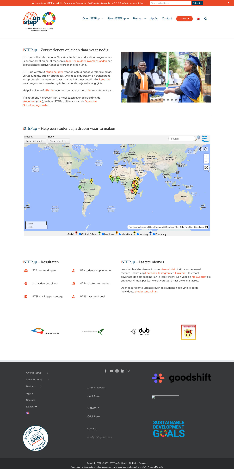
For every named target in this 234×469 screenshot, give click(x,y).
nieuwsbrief (168, 273)
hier (89, 90)
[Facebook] (105, 374)
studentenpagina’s (146, 295)
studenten (29, 101)
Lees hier (105, 79)
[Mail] (128, 374)
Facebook (151, 276)
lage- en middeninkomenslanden (86, 61)
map (39, 101)
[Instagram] (117, 374)
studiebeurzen (55, 72)
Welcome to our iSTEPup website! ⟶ (89, 3)
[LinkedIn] (122, 374)
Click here (93, 420)
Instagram (164, 276)
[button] (205, 18)
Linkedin (180, 276)
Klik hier (50, 90)
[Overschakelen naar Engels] (198, 18)
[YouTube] (111, 374)
